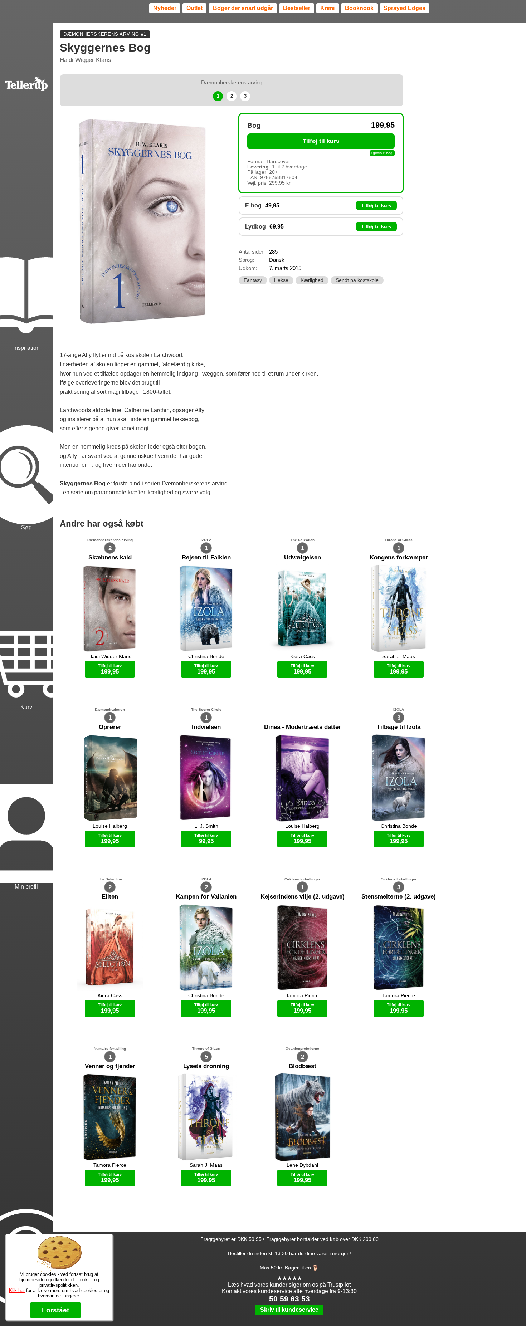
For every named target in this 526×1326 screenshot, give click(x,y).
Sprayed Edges (404, 8)
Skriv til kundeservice (289, 1310)
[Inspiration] (26, 262)
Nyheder (164, 8)
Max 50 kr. (271, 1268)
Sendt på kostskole (357, 280)
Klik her (17, 1290)
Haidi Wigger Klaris (85, 60)
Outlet (194, 8)
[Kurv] (26, 621)
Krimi (327, 8)
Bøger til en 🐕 (302, 1268)
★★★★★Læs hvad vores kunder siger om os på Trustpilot (289, 1281)
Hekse (281, 280)
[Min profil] (26, 801)
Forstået (55, 1310)
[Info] (26, 1225)
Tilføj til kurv (321, 141)
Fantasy (253, 280)
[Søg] (26, 441)
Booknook (359, 8)
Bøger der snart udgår (243, 8)
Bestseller (296, 8)
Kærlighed (312, 280)
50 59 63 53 (289, 1299)
